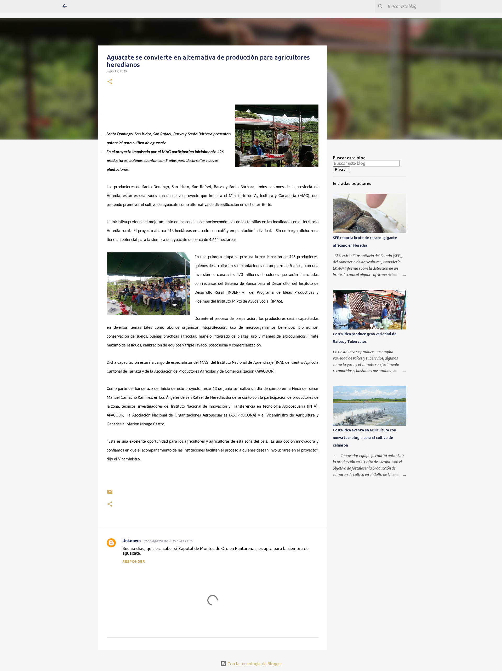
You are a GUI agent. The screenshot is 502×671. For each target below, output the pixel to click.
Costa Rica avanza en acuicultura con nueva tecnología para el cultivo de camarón (364, 437)
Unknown (131, 540)
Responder (133, 561)
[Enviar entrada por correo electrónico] (110, 493)
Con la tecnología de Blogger (254, 663)
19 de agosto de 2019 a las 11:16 (167, 541)
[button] (110, 82)
